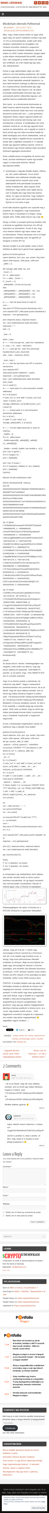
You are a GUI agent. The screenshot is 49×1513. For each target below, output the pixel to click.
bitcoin (7, 31)
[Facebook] (35, 2)
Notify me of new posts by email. (19, 1215)
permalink (21, 1042)
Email (6, 1195)
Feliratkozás (10, 1428)
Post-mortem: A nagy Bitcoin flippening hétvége (22, 1460)
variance (10, 27)
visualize (40, 1039)
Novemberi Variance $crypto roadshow (19, 1456)
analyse (16, 1035)
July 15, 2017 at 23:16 (24, 1118)
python (33, 1039)
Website (6, 1203)
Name (6, 1186)
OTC (32, 31)
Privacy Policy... (7, 1270)
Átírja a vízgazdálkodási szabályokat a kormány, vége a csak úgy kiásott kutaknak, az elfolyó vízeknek (28, 1368)
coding (30, 1035)
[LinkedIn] (46, 2)
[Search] (44, 1237)
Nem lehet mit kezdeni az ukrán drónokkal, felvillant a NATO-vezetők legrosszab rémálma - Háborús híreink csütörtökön (28, 1345)
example (15, 1039)
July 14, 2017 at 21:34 (21, 1078)
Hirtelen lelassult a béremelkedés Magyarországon (27, 1394)
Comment (7, 1166)
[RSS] (43, 2)
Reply (42, 1108)
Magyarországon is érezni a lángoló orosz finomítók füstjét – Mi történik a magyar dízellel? (29, 1357)
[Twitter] (39, 2)
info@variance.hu (19, 1266)
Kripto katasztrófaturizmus (28, 1298)
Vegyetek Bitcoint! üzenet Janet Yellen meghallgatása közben (12, 1053)
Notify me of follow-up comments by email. (23, 1212)
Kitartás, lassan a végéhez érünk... (17, 1467)
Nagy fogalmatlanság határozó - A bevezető (21, 1464)
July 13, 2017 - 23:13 (23, 27)
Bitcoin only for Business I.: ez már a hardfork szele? (37, 1053)
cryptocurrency (22, 31)
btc (26, 1035)
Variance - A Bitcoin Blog (11, 3)
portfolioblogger (24, 1039)
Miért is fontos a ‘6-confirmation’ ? (24, 1287)
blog (13, 31)
